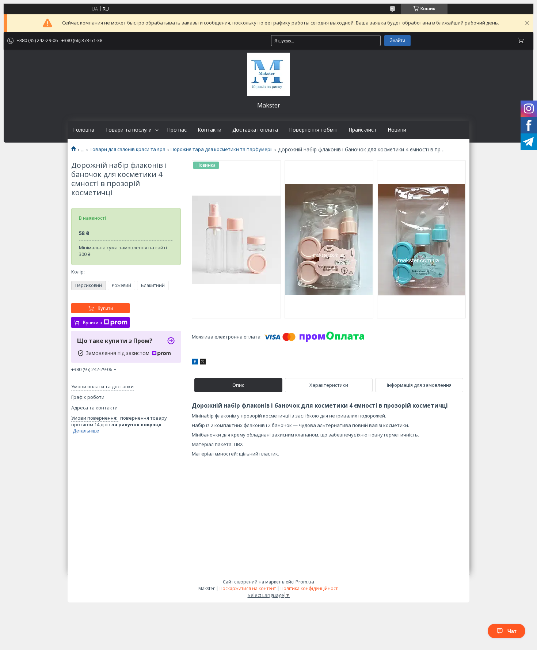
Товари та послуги (128, 129)
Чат (512, 631)
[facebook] (195, 362)
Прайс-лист (363, 129)
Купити (105, 308)
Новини (397, 129)
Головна (83, 129)
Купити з (92, 322)
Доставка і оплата (255, 129)
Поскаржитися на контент (248, 588)
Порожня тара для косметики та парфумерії (222, 149)
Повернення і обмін (313, 129)
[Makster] (268, 74)
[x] (203, 362)
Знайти (397, 40)
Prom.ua (305, 581)
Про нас (177, 129)
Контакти (209, 129)
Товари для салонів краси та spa (127, 149)
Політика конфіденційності (310, 588)
